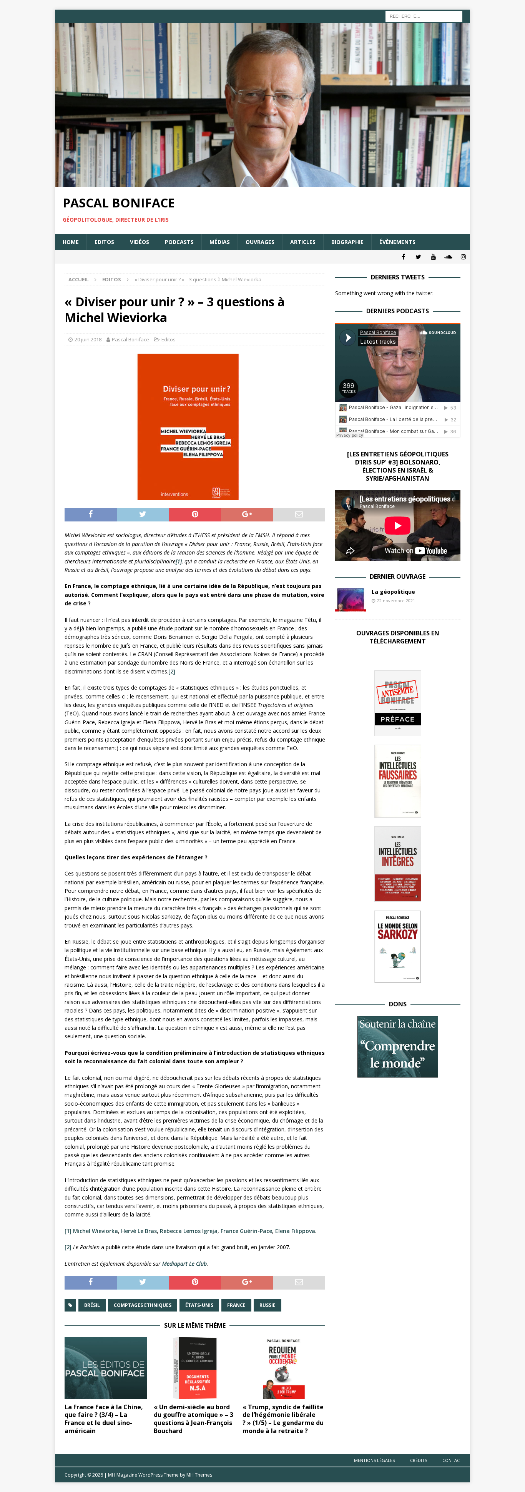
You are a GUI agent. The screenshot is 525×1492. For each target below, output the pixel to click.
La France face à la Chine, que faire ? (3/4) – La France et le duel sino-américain (104, 1419)
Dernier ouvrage (397, 576)
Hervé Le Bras (139, 1231)
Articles (303, 242)
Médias (219, 242)
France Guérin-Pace (246, 1231)
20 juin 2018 (88, 339)
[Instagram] (463, 257)
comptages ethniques (142, 1305)
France (236, 1305)
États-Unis (199, 1305)
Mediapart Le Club (184, 1263)
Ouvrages (260, 242)
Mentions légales (374, 1460)
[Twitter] (418, 257)
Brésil (92, 1305)
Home (71, 242)
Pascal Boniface (130, 339)
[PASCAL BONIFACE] (262, 182)
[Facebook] (403, 257)
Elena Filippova (295, 1231)
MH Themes (199, 1475)
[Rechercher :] (423, 15)
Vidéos (139, 242)
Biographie (347, 242)
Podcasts (179, 242)
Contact (452, 1460)
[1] (68, 1231)
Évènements (397, 242)
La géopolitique (393, 591)
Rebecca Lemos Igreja (189, 1231)
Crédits (418, 1460)
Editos (104, 242)
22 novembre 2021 (396, 600)
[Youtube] (433, 257)
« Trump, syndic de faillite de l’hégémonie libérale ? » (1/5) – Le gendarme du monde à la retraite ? (283, 1419)
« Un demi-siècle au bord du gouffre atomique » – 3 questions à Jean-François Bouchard (193, 1419)
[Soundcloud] (448, 257)
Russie (267, 1305)
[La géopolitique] (350, 600)
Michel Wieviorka (95, 1231)
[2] (171, 671)
